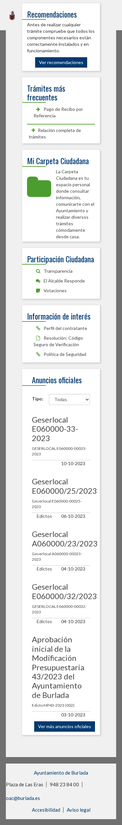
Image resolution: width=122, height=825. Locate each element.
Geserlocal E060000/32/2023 (64, 591)
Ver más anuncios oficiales (64, 726)
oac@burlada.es (23, 798)
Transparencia (58, 271)
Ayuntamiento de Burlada (61, 773)
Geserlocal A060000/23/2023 (65, 538)
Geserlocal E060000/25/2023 (64, 486)
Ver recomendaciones (61, 62)
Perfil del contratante (65, 328)
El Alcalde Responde (64, 280)
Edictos (44, 516)
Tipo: (35, 398)
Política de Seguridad (64, 354)
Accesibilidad (46, 810)
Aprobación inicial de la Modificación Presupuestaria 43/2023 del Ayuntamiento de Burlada (58, 667)
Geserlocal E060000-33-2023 (55, 429)
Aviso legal (78, 810)
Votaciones (55, 290)
